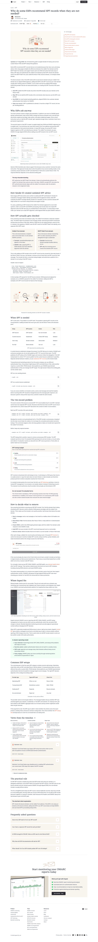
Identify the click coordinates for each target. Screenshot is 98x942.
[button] (35, 552)
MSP (44, 2)
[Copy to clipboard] (58, 269)
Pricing (48, 2)
